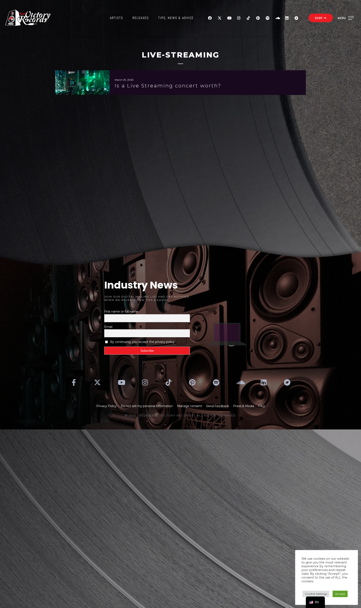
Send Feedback (217, 406)
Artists (116, 18)
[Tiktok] (248, 18)
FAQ (261, 406)
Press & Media (243, 406)
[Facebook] (210, 18)
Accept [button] (340, 593)
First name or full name (121, 311)
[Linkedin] (287, 18)
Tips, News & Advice (176, 18)
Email (108, 327)
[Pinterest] (258, 18)
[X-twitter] (219, 18)
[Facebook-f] (73, 382)
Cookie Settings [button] (316, 593)
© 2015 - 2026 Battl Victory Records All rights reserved (180, 415)
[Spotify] (267, 18)
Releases (140, 18)
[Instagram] (239, 18)
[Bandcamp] (296, 18)
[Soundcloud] (277, 18)
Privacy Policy (106, 406)
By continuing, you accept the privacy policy (142, 342)
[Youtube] (229, 18)
